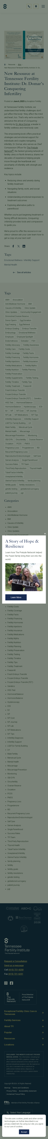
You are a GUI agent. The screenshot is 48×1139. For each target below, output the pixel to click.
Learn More (16, 597)
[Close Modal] (45, 533)
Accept (24, 1132)
